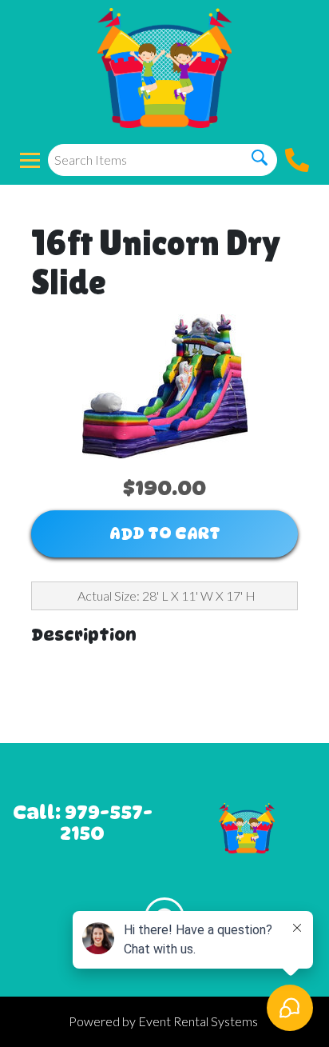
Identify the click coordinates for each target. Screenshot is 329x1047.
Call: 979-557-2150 (83, 823)
